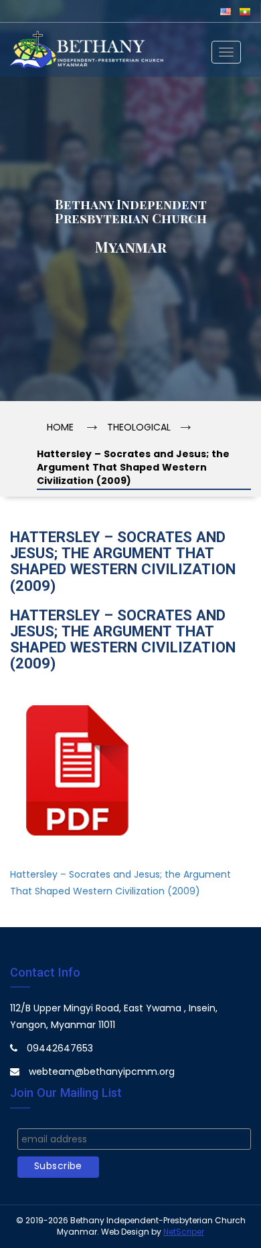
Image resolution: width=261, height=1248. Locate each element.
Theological (139, 428)
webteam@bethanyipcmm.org (102, 1072)
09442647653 (60, 1049)
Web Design (125, 1232)
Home (60, 428)
